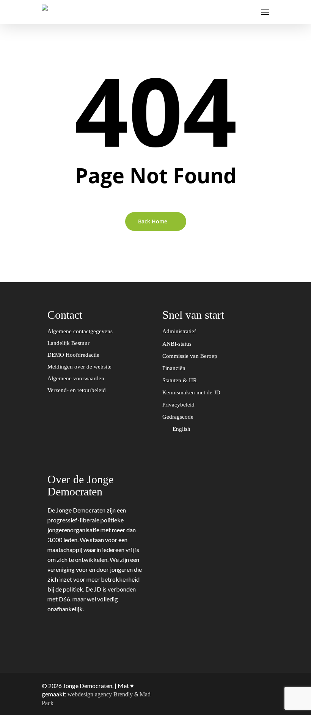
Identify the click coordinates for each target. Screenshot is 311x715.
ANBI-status (177, 344)
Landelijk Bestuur (68, 343)
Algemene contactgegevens (80, 331)
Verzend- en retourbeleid (76, 390)
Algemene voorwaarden (75, 378)
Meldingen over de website (79, 367)
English (182, 429)
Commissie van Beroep (190, 356)
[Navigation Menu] (265, 12)
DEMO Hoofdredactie (73, 355)
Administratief (180, 331)
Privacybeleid (179, 405)
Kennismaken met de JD (192, 392)
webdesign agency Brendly (101, 694)
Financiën (174, 368)
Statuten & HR (180, 380)
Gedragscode (178, 417)
